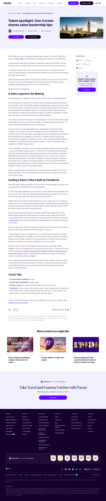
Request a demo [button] (86, 3)
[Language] (100, 3)
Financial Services (43, 419)
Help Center (74, 419)
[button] (87, 90)
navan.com (19, 495)
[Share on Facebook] (65, 310)
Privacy (20, 475)
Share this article (56, 309)
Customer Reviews (76, 428)
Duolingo (18, 490)
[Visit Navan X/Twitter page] (62, 469)
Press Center (91, 422)
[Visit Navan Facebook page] (73, 469)
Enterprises (25, 417)
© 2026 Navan (96, 474)
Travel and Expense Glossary (60, 426)
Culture (18, 13)
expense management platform (37, 488)
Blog (14, 13)
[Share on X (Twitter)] (63, 310)
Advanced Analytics (11, 422)
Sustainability (9, 431)
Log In (96, 3)
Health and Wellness (44, 425)
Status (60, 475)
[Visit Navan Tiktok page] (76, 469)
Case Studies (74, 417)
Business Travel (10, 417)
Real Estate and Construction (42, 441)
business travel (24, 488)
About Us (90, 417)
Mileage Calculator (59, 433)
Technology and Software (43, 448)
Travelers (24, 434)
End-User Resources (76, 425)
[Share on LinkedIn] (68, 310)
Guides (56, 417)
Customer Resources (76, 422)
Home (9, 13)
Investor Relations (92, 419)
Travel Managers (26, 431)
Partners (90, 425)
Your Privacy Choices (69, 474)
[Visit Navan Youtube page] (69, 469)
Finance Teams (26, 428)
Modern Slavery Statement (50, 475)
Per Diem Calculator (60, 430)
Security (26, 475)
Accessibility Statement (36, 475)
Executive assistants (27, 425)
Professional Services (44, 437)
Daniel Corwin (19, 59)
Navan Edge (10, 434)
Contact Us (90, 431)
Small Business (26, 419)
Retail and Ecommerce (44, 444)
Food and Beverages (44, 422)
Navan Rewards (10, 425)
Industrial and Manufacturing (42, 429)
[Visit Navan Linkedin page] (66, 469)
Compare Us (58, 419)
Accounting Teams (27, 422)
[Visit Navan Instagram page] (80, 469)
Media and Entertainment (42, 433)
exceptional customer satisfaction (34, 491)
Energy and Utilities (43, 417)
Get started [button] (73, 3)
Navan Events (9, 428)
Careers (90, 428)
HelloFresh (8, 490)
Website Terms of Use (11, 475)
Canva (98, 488)
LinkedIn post (13, 220)
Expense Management (11, 419)
